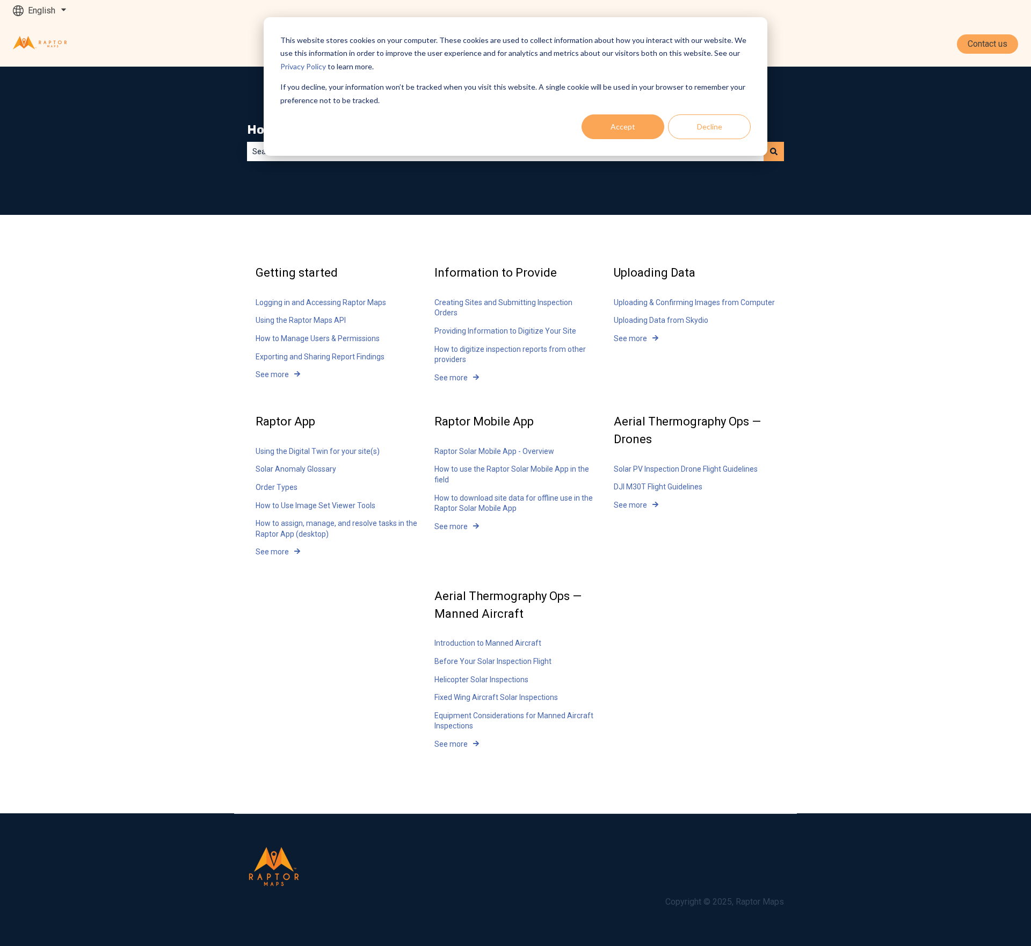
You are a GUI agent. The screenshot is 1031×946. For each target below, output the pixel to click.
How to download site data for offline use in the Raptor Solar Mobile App (513, 503)
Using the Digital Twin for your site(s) (318, 451)
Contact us (987, 44)
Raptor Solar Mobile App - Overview (494, 451)
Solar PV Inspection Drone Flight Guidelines (686, 469)
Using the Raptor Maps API (301, 320)
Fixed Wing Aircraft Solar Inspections (496, 697)
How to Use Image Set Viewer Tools (315, 505)
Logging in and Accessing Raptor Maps (321, 302)
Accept (623, 126)
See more (272, 374)
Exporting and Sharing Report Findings (320, 356)
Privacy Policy (303, 66)
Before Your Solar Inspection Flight (492, 661)
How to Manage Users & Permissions (318, 338)
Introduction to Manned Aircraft (487, 643)
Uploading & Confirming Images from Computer (694, 302)
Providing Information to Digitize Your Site (505, 331)
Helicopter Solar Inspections (481, 679)
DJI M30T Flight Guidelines (658, 486)
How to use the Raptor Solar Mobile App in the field (511, 474)
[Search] (774, 151)
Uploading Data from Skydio (661, 320)
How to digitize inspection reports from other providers (510, 354)
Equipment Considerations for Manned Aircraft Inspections (513, 721)
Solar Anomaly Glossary (296, 469)
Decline (709, 126)
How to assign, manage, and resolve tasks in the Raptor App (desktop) (336, 528)
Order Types (276, 487)
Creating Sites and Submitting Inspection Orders (503, 307)
